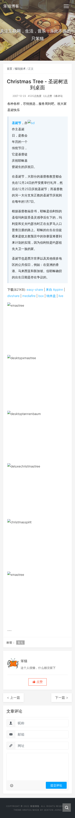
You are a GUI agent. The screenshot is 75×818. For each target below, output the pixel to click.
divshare (13, 296)
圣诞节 (16, 123)
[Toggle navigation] (66, 6)
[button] (37, 682)
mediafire (29, 296)
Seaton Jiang (53, 810)
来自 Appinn (54, 290)
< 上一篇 (13, 697)
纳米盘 (51, 296)
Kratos (27, 810)
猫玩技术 (20, 68)
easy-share (35, 290)
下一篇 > (61, 697)
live (61, 296)
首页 (9, 68)
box (41, 296)
